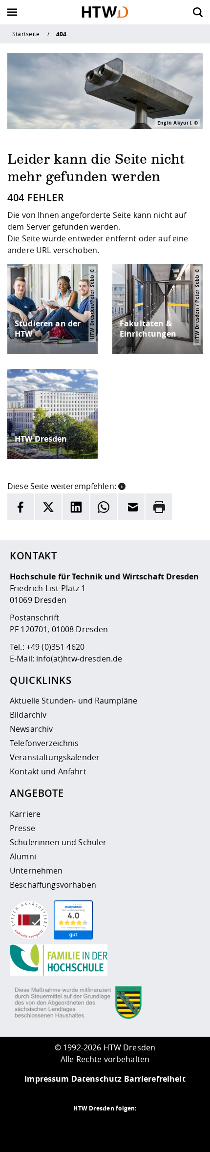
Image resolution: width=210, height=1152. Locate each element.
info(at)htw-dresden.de (79, 658)
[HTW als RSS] (66, 1127)
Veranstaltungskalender (55, 757)
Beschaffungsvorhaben (53, 884)
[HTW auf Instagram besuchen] (85, 1127)
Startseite (26, 34)
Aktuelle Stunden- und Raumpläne (73, 700)
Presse (22, 828)
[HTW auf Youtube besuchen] (144, 1127)
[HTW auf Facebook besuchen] (124, 1127)
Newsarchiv (31, 729)
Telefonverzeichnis (44, 743)
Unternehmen (36, 870)
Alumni (23, 856)
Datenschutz (96, 1078)
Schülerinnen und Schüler (58, 842)
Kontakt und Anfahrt (48, 771)
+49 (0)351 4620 (55, 646)
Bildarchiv (28, 714)
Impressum (46, 1078)
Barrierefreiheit (155, 1078)
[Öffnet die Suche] (198, 12)
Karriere (25, 814)
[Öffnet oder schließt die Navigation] (12, 12)
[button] (122, 485)
